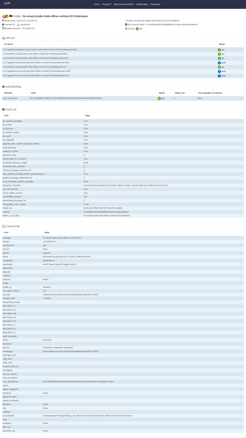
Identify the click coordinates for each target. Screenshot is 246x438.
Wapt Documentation (124, 4)
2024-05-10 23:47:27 (27, 21)
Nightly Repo (142, 4)
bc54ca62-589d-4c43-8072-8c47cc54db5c (157, 21)
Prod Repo (155, 4)
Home (97, 4)
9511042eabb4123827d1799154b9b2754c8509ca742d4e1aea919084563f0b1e (66, 98)
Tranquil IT (106, 4)
